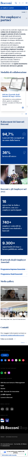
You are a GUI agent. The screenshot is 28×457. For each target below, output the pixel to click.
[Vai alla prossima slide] (26, 114)
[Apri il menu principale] (26, 3)
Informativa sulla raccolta (9, 455)
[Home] (6, 3)
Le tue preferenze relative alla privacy (15, 452)
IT (22, 3)
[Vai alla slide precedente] (22, 114)
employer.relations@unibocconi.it (12, 335)
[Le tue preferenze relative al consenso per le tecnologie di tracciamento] (25, 454)
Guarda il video (19, 297)
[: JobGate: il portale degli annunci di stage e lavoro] (22, 108)
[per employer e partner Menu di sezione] (26, 8)
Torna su (23, 342)
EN (19, 3)
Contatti (23, 12)
